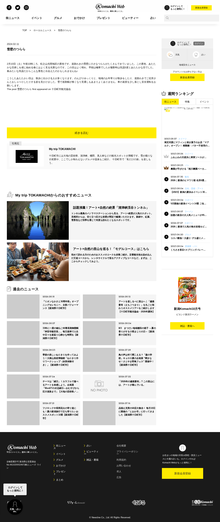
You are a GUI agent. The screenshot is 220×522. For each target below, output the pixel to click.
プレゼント (103, 18)
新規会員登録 (201, 8)
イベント (36, 18)
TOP (24, 30)
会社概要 (121, 445)
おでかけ (79, 18)
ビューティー (130, 18)
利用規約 (121, 459)
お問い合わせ (124, 465)
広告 (119, 477)
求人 (119, 471)
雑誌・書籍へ (187, 326)
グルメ (58, 18)
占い (153, 18)
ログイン (199, 43)
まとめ (59, 479)
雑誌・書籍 (92, 459)
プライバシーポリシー (127, 452)
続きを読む (82, 132)
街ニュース (13, 18)
